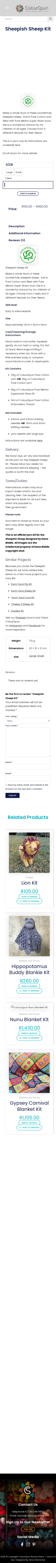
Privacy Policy (37, 1556)
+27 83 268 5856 (34, 1511)
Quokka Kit (17, 611)
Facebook (35, 625)
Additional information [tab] (24, 233)
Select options (29, 1033)
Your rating (11, 716)
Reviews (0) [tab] (17, 240)
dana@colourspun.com (31, 1515)
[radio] (10, 172)
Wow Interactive (37, 1559)
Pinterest (20, 617)
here (17, 145)
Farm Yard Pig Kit (21, 584)
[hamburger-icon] (7, 8)
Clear (8, 178)
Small (40, 655)
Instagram (15, 625)
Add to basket (28, 193)
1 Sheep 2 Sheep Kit (22, 604)
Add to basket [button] (29, 896)
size (9, 164)
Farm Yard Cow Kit (23, 597)
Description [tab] (17, 226)
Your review (11, 725)
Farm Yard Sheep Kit (23, 591)
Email (8, 773)
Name (9, 762)
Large (32, 655)
